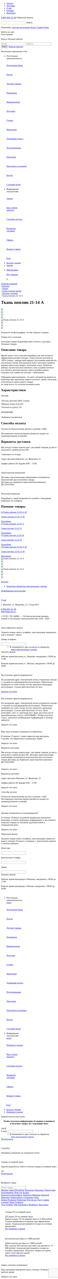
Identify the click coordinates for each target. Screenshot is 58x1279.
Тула (3, 1205)
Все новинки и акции (15, 1229)
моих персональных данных (24, 649)
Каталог (4, 582)
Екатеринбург (7, 1192)
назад (8, 902)
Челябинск (33, 1205)
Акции (9, 265)
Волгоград (30, 1190)
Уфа (15, 1205)
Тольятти (19, 1202)
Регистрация (7, 1173)
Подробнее (6, 521)
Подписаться (7, 1139)
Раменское (22, 1200)
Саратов (5, 1202)
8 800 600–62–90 (8, 17)
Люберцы (27, 1195)
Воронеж (39, 1190)
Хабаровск (23, 1205)
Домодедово (50, 1190)
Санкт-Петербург (17, 1190)
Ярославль (43, 1205)
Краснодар (6, 1195)
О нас (3, 600)
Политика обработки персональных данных (26, 586)
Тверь (11, 1202)
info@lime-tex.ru (8, 611)
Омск (36, 1197)
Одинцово (28, 1197)
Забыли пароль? (16, 46)
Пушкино (12, 1200)
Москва (4, 1190)
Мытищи (36, 1195)
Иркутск (18, 1192)
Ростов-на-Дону (34, 1200)
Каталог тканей (13, 263)
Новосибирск (17, 1197)
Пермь (4, 1200)
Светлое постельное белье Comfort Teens (30, 27)
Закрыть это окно (9, 691)
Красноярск (16, 1195)
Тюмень (9, 1205)
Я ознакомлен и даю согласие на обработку (30, 647)
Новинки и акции (14, 1112)
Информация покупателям (13, 591)
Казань (26, 1192)
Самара (45, 1200)
